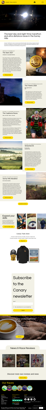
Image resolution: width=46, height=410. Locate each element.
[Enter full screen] (44, 29)
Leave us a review (15, 402)
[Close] (44, 408)
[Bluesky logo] (34, 399)
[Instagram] (31, 399)
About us (3, 395)
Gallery (2, 399)
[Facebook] (25, 399)
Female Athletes (4, 400)
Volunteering (3, 396)
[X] (28, 399)
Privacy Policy (3, 402)
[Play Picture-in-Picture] (42, 29)
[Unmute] (3, 29)
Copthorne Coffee (4, 397)
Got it (41, 408)
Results (2, 401)
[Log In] (34, 2)
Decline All (35, 408)
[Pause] (1, 29)
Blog (2, 398)
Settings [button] (29, 408)
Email (14, 301)
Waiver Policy (3, 403)
